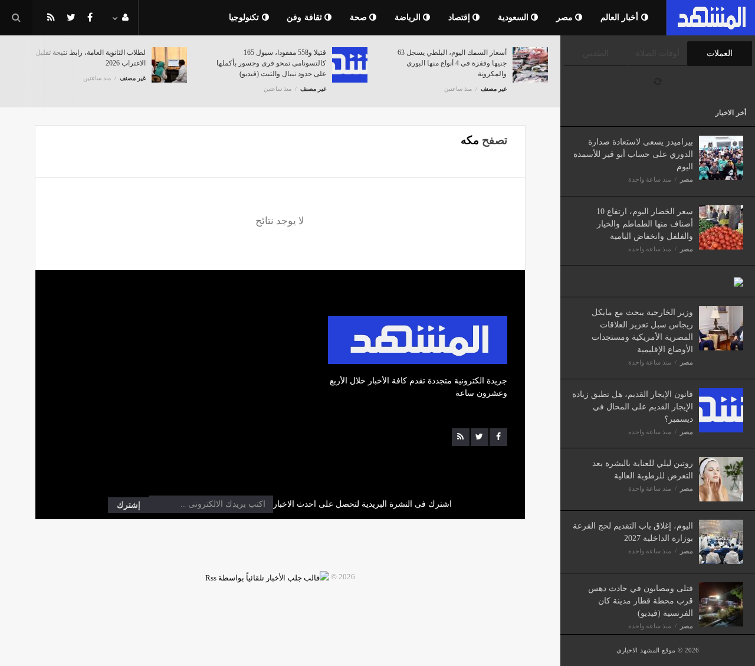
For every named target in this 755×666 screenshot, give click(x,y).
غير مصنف (133, 78)
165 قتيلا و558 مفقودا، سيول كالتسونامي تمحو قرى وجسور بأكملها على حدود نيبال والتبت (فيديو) (271, 63)
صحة (360, 17)
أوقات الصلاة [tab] (658, 53)
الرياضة (409, 17)
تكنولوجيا (245, 17)
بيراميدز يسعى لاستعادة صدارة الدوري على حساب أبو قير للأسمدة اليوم (633, 154)
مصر (566, 17)
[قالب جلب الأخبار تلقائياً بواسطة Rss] (267, 576)
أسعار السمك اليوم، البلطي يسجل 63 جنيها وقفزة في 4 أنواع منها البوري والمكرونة (452, 63)
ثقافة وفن (305, 17)
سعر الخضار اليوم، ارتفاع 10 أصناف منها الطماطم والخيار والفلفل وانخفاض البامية (644, 224)
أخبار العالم (620, 17)
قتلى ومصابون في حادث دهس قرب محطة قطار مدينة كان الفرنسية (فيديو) (640, 601)
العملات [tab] (720, 53)
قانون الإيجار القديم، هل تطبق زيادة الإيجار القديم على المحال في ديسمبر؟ (632, 407)
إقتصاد (460, 17)
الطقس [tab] (596, 53)
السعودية (514, 17)
